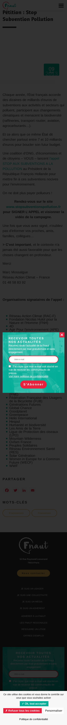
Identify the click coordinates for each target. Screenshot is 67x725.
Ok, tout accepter (35, 703)
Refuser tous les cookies (24, 710)
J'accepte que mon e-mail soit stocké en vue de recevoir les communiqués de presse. (33, 371)
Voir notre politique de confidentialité (28, 376)
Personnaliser (53, 710)
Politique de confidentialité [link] (33, 719)
